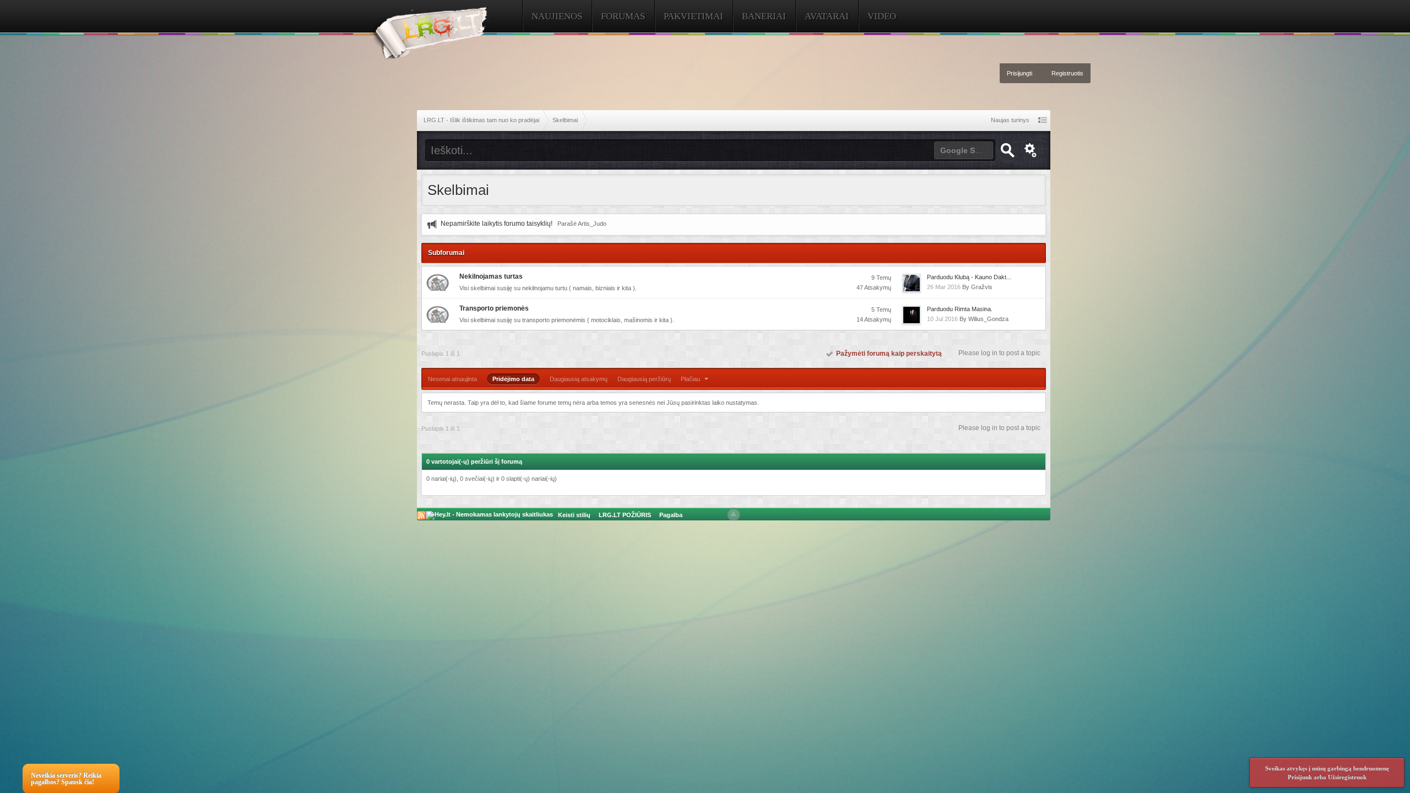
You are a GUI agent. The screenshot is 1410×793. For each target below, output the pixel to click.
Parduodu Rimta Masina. (960, 309)
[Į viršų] (733, 514)
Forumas (623, 16)
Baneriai (764, 16)
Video (881, 16)
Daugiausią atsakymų (579, 379)
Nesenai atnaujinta (452, 379)
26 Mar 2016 (944, 287)
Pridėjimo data (513, 379)
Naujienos (557, 16)
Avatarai (827, 16)
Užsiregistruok (1347, 777)
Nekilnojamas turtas (491, 276)
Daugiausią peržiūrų (644, 379)
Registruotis (1067, 73)
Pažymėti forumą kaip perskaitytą (887, 353)
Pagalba (670, 515)
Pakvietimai (693, 16)
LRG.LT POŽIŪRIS (625, 515)
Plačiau (691, 379)
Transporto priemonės (494, 308)
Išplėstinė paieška (1031, 150)
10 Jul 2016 (942, 319)
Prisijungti (1019, 73)
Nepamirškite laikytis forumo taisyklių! (496, 223)
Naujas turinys (1010, 120)
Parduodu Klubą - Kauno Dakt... (969, 277)
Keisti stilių (574, 515)
